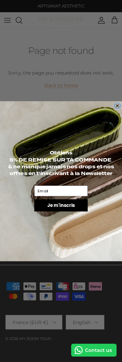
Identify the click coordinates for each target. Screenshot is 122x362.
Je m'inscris (61, 205)
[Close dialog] (118, 106)
